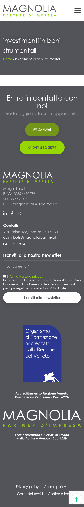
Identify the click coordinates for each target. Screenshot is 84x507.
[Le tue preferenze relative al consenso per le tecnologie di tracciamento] (76, 499)
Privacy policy (27, 486)
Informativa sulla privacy (25, 276)
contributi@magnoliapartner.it (29, 237)
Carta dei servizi (30, 493)
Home (7, 59)
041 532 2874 (44, 147)
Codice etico (58, 493)
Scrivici (44, 130)
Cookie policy (55, 486)
